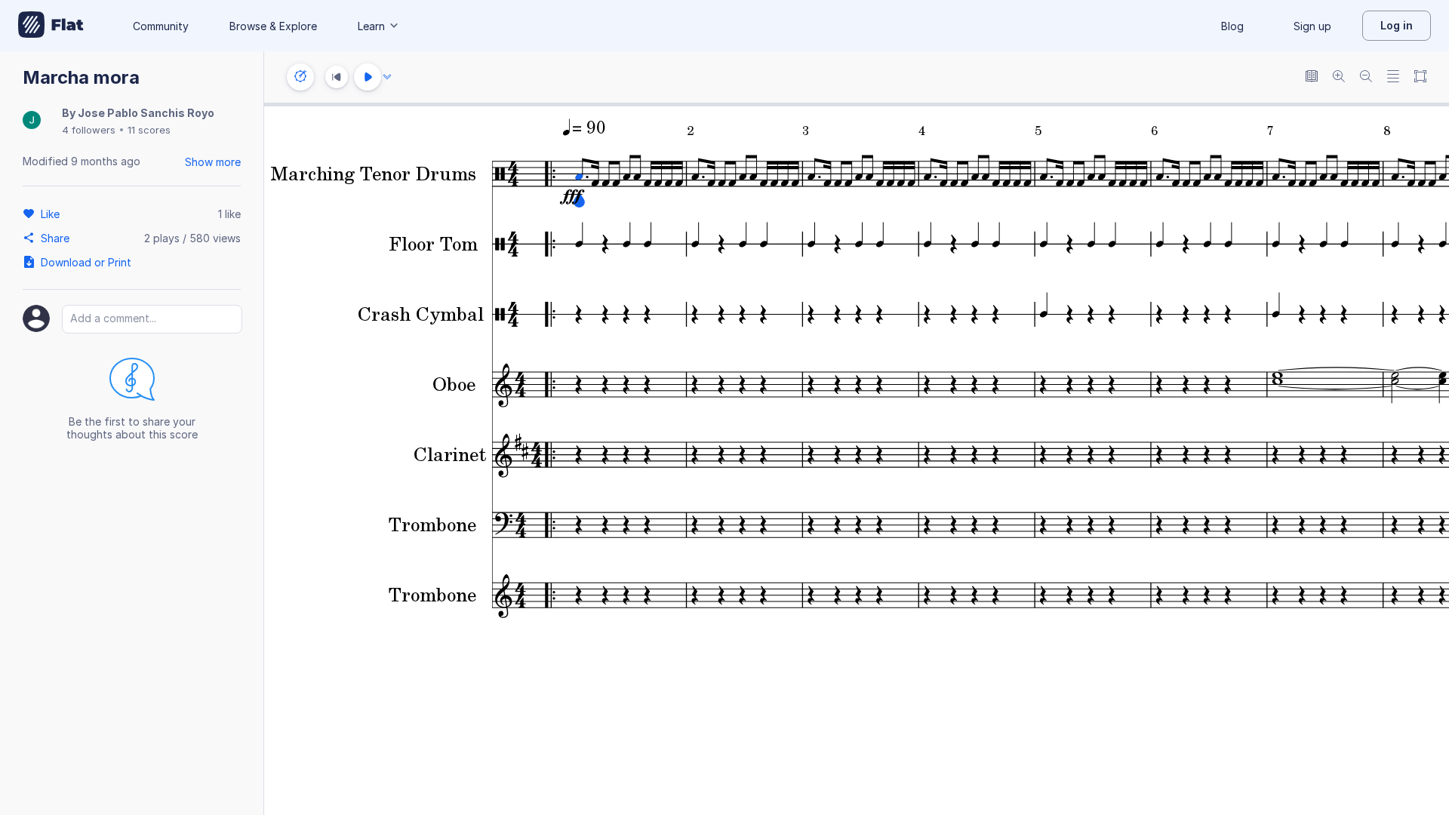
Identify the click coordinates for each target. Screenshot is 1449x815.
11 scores (149, 130)
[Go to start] (336, 77)
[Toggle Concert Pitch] (1311, 77)
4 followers (88, 130)
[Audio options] (387, 77)
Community (161, 26)
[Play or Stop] (367, 77)
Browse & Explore (273, 26)
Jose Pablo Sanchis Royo (146, 112)
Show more (213, 161)
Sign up (1312, 26)
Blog (1232, 26)
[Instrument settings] (300, 77)
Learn (371, 26)
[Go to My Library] (51, 25)
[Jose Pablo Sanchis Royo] (32, 121)
